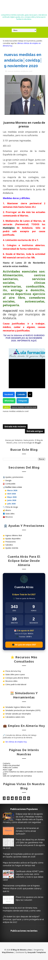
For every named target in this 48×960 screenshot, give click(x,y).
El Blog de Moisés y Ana (24, 7)
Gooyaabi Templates (36, 952)
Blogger (38, 442)
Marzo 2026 (12, 490)
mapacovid (10, 310)
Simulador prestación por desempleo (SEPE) (22, 710)
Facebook (9, 394)
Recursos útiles (11, 681)
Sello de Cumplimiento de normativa (17, 776)
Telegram (22, 400)
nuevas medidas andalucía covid (20, 71)
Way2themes (8, 952)
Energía (8, 480)
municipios (9, 227)
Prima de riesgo (11, 507)
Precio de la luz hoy (13, 671)
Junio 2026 (11, 500)
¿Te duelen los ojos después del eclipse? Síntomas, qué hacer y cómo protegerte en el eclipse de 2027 (23, 919)
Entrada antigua (35, 431)
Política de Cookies (10, 767)
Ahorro (8, 510)
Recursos (9, 517)
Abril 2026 (11, 493)
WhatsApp (9, 400)
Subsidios (9, 545)
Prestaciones (10, 541)
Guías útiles (10, 513)
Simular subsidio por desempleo (18, 714)
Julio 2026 (11, 503)
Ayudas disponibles (13, 538)
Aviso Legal (7, 769)
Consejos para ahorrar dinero (17, 678)
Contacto (6, 763)
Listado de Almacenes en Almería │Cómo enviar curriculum (27, 831)
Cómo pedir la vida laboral (15, 684)
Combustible (10, 483)
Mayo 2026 (11, 497)
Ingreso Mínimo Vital (13, 535)
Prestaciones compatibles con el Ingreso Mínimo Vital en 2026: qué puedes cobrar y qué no (22, 888)
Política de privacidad (11, 765)
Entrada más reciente (15, 426)
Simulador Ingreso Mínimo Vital (17, 707)
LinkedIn (21, 394)
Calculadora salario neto (15, 717)
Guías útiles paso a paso (15, 674)
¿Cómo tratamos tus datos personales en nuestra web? (23, 772)
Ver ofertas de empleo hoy (16, 742)
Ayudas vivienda (11, 548)
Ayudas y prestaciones (14, 477)
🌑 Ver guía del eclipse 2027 (24, 645)
